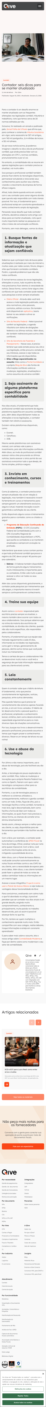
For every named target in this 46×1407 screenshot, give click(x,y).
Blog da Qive (21, 365)
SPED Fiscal (34, 841)
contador (19, 611)
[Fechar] (43, 1373)
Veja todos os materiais (23, 1097)
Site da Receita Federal (17, 321)
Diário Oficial (12, 299)
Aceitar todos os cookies (23, 1402)
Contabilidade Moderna (29, 938)
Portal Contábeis (34, 362)
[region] (23, 1388)
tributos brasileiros (35, 132)
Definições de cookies (23, 1389)
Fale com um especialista (23, 1146)
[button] (39, 6)
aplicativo (28, 311)
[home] (10, 6)
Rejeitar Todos (23, 1396)
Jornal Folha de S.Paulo (16, 129)
